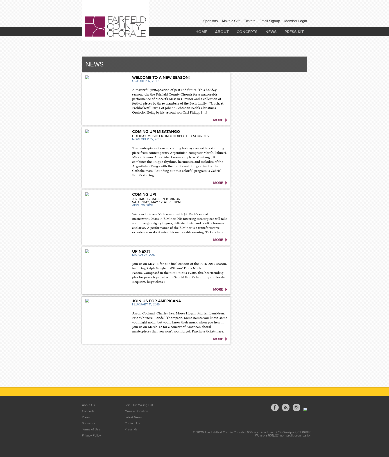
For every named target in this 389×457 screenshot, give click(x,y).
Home (201, 31)
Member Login (295, 21)
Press (86, 417)
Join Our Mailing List (139, 405)
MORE (218, 120)
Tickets (249, 21)
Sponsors (210, 21)
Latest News (133, 417)
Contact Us (132, 423)
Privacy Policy (91, 435)
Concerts (247, 31)
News (271, 31)
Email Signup (270, 21)
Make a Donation (136, 411)
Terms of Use (91, 429)
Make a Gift (231, 21)
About (222, 31)
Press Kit (294, 31)
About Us (88, 405)
